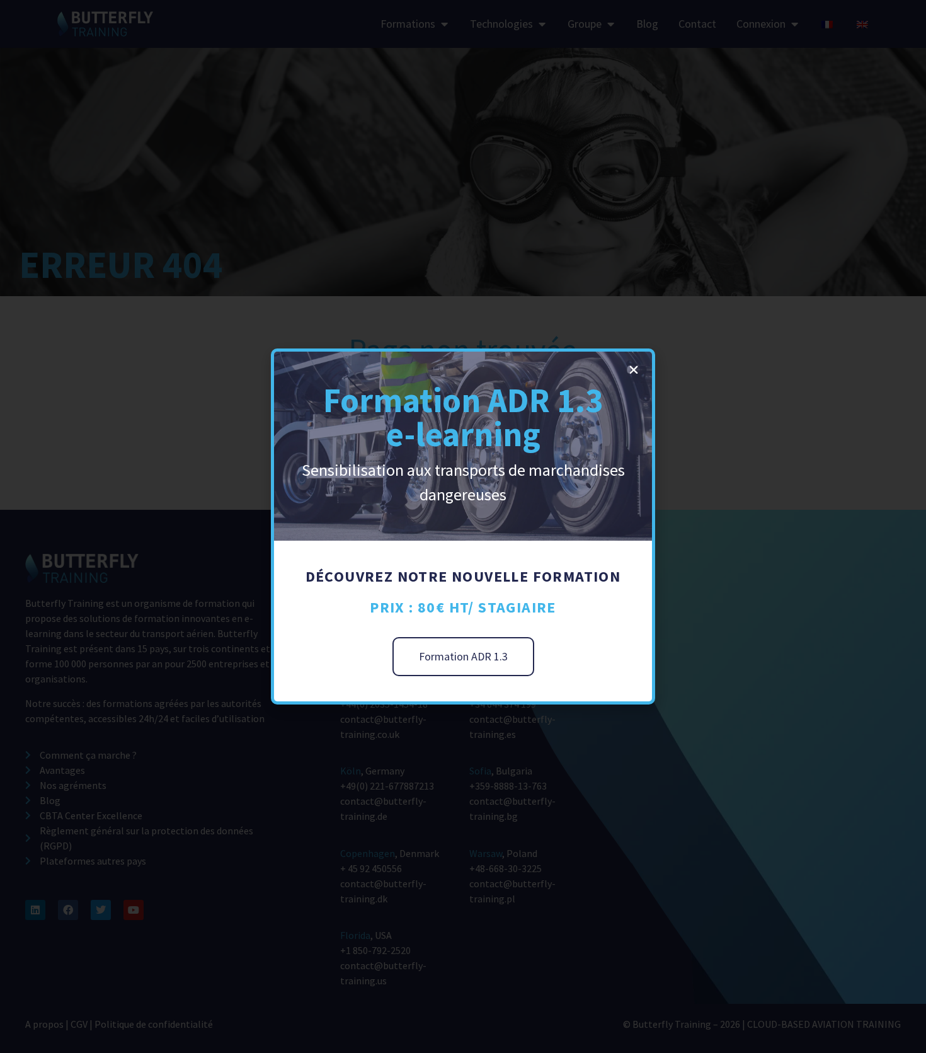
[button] (633, 370)
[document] (463, 526)
